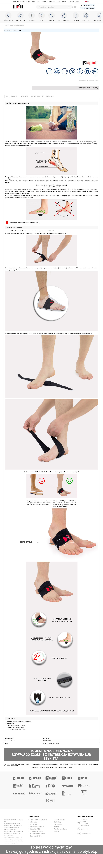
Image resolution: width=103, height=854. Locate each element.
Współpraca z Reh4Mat (37, 826)
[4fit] (51, 801)
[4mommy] (84, 785)
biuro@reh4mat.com (88, 8)
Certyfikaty (57, 822)
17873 (97, 80)
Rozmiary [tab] (14, 96)
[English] (88, 1)
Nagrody (56, 826)
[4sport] (51, 777)
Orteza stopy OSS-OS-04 (12, 30)
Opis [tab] (6, 96)
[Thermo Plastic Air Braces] (84, 793)
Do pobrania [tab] (50, 96)
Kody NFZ (22, 1)
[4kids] (19, 785)
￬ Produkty (15, 1)
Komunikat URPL (35, 829)
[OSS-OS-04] (51, 161)
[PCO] (51, 785)
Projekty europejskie (36, 831)
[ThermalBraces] (68, 793)
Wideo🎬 (64, 1)
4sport (85, 80)
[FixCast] (35, 785)
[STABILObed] (51, 793)
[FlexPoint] (19, 793)
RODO (38, 1)
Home (6, 25)
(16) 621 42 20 (90, 5)
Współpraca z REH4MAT (54, 1)
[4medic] (19, 777)
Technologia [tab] (24, 96)
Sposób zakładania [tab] (37, 96)
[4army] (84, 777)
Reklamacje (44, 1)
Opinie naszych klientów (37, 833)
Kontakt (77, 1)
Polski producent (59, 819)
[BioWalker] (68, 785)
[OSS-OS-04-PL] (51, 534)
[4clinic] (68, 777)
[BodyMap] (35, 793)
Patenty (56, 831)
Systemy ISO (58, 824)
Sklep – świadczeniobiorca (38, 819)
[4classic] (35, 777)
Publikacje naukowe (60, 829)
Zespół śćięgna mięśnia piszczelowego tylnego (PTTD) (24, 222)
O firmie (28, 1)
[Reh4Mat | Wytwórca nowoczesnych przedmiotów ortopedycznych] (18, 9)
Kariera (33, 1)
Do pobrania (71, 1)
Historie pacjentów (36, 836)
